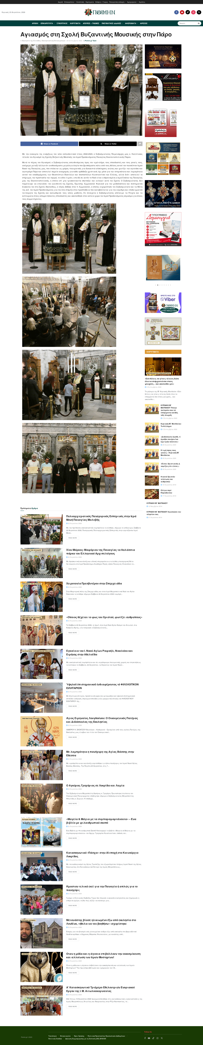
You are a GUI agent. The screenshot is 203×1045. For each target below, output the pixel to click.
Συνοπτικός (80, 2)
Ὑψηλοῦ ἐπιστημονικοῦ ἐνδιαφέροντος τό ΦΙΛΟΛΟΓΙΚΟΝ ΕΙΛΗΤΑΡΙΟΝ (102, 686)
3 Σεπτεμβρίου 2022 (153, 387)
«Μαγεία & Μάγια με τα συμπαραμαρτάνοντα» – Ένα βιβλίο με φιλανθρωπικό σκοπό (101, 820)
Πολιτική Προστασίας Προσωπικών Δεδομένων (106, 1036)
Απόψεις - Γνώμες (29, 954)
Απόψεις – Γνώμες (101, 2)
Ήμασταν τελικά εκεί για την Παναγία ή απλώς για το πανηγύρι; (102, 888)
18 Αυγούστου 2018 (169, 485)
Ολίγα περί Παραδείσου (166, 491)
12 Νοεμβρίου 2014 (155, 506)
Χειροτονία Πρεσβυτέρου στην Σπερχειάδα (94, 583)
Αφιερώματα (131, 2)
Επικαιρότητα (69, 2)
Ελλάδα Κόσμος (28, 819)
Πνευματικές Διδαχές (117, 2)
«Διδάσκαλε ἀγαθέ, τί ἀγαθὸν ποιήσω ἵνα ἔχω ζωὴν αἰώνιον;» (171, 439)
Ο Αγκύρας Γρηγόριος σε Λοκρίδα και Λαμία (95, 785)
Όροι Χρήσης (79, 1036)
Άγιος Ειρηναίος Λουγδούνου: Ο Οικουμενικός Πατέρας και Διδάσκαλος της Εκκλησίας (102, 720)
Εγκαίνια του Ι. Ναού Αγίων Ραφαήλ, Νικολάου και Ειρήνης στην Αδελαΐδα (99, 652)
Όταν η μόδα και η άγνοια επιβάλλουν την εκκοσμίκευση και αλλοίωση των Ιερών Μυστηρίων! (103, 955)
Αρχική (60, 2)
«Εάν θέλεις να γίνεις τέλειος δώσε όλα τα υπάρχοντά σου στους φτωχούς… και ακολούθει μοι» (162, 381)
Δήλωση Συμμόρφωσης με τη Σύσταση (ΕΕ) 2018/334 (85, 1039)
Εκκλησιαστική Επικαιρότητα (53, 40)
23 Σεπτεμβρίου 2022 (74, 40)
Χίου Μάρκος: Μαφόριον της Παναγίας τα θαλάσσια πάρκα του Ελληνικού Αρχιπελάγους (100, 551)
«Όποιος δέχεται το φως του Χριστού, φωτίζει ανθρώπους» (104, 617)
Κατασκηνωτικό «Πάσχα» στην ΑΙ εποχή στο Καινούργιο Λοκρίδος (102, 854)
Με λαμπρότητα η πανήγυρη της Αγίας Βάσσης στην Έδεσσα (100, 753)
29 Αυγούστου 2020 (169, 445)
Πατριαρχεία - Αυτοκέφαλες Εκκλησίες (38, 651)
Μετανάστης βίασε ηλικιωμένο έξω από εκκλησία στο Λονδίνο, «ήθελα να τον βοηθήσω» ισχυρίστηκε (101, 921)
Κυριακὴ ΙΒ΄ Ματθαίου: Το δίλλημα (171, 424)
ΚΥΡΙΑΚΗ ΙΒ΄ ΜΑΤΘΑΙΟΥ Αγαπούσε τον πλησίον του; (164, 513)
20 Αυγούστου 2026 (75, 994)
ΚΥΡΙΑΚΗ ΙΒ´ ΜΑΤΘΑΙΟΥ (157, 503)
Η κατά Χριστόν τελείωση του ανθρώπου (168, 479)
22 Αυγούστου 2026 (75, 523)
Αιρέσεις (142, 2)
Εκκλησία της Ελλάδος (31, 40)
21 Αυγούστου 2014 (155, 517)
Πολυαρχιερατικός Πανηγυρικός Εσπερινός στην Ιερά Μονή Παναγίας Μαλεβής (101, 518)
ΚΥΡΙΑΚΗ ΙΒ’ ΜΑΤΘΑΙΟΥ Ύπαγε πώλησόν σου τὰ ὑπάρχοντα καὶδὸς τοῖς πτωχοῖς (169, 410)
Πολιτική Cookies (55, 1039)
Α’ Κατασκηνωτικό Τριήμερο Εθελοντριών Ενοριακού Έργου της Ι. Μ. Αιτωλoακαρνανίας (100, 989)
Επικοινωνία (65, 1036)
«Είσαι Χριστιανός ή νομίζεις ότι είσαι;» (170, 464)
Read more (72, 538)
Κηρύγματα (90, 2)
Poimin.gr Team (90, 40)
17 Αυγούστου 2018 (169, 496)
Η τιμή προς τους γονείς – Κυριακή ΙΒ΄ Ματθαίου (170, 452)
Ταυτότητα (52, 1036)
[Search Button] (199, 23)
